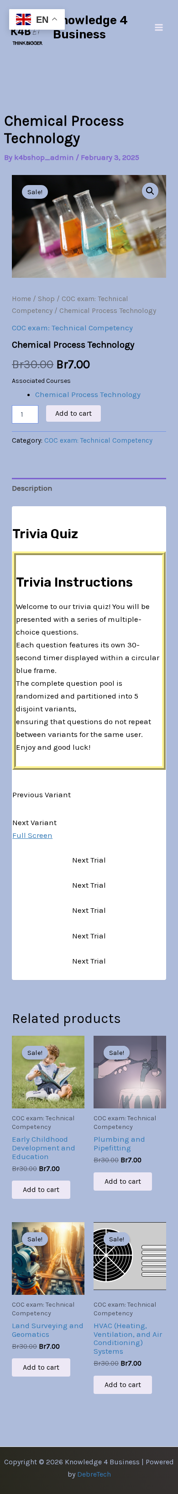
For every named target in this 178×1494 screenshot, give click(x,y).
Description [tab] (32, 488)
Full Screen (32, 835)
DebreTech (94, 1474)
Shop (46, 299)
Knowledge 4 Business (90, 27)
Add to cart (73, 413)
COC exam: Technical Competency (72, 327)
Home (21, 299)
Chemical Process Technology (88, 394)
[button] (150, 191)
